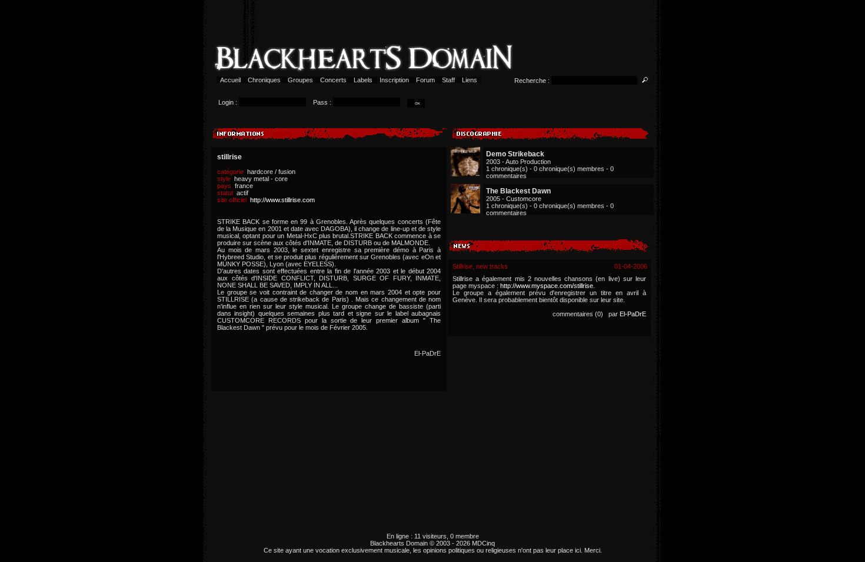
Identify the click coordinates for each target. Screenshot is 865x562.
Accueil (230, 79)
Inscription (394, 79)
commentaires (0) (578, 313)
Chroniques (264, 79)
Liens (469, 79)
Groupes (300, 79)
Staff (448, 79)
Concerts (333, 79)
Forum (425, 79)
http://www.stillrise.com (282, 199)
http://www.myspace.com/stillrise (546, 285)
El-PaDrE (633, 313)
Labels (363, 79)
